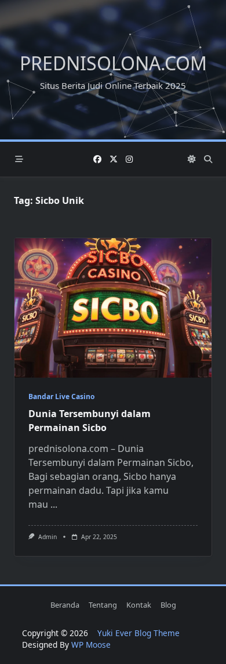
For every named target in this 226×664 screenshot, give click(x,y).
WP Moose (91, 644)
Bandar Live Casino (61, 396)
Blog (168, 605)
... (53, 504)
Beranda (64, 605)
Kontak (138, 605)
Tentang (103, 605)
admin (47, 537)
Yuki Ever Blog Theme (138, 632)
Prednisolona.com (113, 63)
